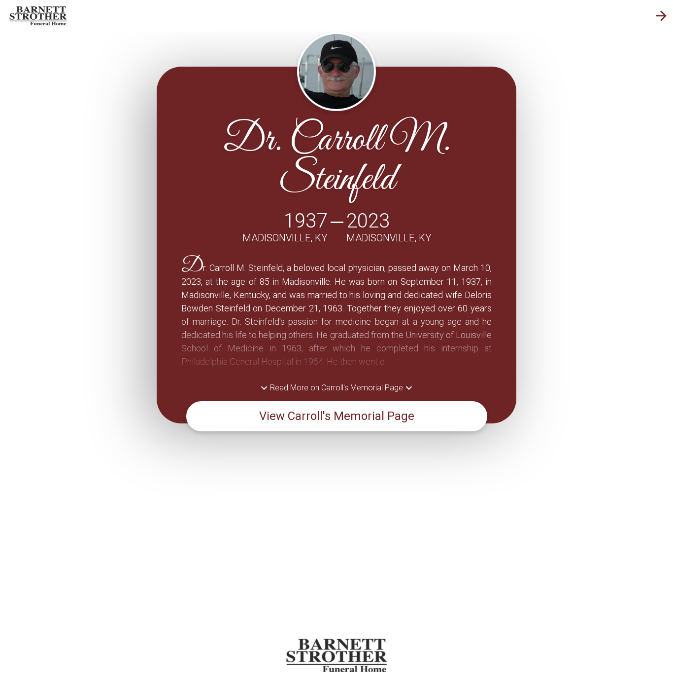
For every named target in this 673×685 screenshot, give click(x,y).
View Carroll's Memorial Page (336, 416)
